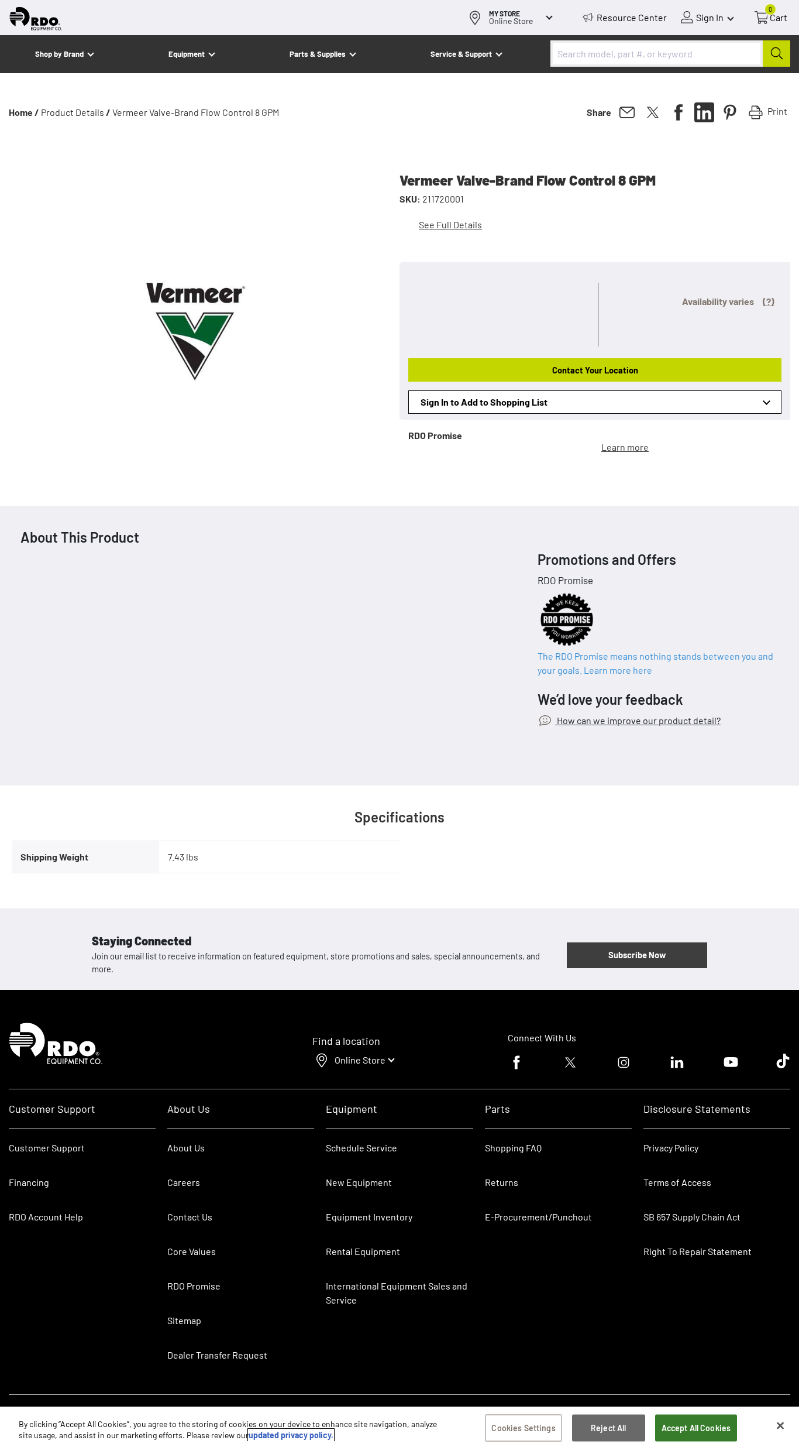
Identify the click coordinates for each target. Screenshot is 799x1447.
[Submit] (776, 53)
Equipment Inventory (369, 1216)
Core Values (191, 1251)
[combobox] (670, 53)
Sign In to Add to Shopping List (484, 401)
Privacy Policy (670, 1147)
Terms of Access (677, 1182)
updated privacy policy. (291, 1435)
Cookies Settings (523, 1428)
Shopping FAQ (513, 1147)
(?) (768, 301)
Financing (29, 1182)
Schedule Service (361, 1147)
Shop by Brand (59, 54)
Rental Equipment (364, 1251)
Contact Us (189, 1216)
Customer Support (47, 1147)
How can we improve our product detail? (638, 720)
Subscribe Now (637, 954)
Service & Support (461, 54)
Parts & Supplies (318, 54)
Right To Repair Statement (697, 1251)
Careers (183, 1182)
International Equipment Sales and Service (396, 1292)
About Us (186, 1147)
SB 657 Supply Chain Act (692, 1216)
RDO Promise (194, 1285)
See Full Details (450, 224)
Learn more (625, 446)
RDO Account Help (46, 1216)
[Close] (780, 1426)
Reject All (608, 1428)
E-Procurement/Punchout (538, 1216)
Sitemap (184, 1320)
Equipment (186, 54)
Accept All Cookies (696, 1428)
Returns (501, 1182)
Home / (24, 112)
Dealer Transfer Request (217, 1354)
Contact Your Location (595, 370)
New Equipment (359, 1182)
